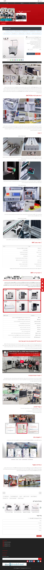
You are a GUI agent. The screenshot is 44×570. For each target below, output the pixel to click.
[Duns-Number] (14, 564)
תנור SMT (38, 31)
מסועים (21, 496)
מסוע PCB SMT (25, 31)
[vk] (34, 561)
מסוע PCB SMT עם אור (14, 496)
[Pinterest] (27, 561)
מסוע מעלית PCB (20, 498)
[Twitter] (36, 561)
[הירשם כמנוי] (40, 559)
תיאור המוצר (39, 62)
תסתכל (6, 19)
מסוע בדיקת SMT (26, 496)
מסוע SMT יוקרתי (5, 496)
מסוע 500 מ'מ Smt (34, 496)
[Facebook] (32, 561)
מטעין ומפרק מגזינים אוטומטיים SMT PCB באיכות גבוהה (17, 512)
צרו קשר (22, 3)
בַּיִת (7, 3)
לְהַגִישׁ (39, 535)
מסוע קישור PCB (21, 33)
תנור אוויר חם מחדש (10, 31)
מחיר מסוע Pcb (5, 498)
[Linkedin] (38, 561)
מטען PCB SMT (32, 31)
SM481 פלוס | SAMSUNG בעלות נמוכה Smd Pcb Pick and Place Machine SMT (26, 512)
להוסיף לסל (31, 53)
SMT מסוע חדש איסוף (13, 498)
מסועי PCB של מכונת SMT (36, 33)
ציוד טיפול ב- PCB (6, 33)
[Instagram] (30, 561)
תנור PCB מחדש (14, 33)
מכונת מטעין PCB (17, 31)
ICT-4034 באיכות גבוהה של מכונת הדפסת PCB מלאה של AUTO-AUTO (9, 512)
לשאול (38, 53)
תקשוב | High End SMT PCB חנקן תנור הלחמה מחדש (35, 512)
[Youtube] (40, 561)
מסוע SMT (28, 33)
